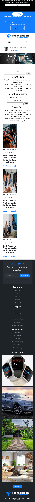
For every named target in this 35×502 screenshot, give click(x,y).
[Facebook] (12, 28)
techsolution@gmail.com (18, 24)
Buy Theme (9, 5)
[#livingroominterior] (17, 466)
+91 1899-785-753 (16, 50)
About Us (17, 290)
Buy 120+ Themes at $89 (22, 5)
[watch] (17, 370)
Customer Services (17, 302)
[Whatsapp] (22, 28)
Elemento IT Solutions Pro (13, 59)
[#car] (17, 402)
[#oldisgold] (17, 434)
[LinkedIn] (19, 28)
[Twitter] (15, 28)
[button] (9, 42)
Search (17, 71)
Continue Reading (9, 166)
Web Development (9, 150)
